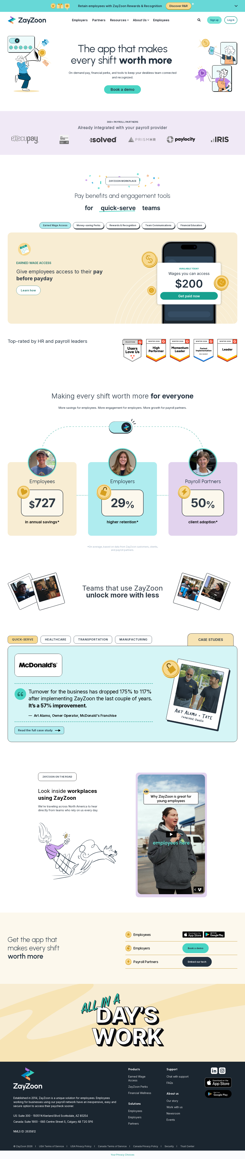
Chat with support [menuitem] (178, 1076)
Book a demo (122, 89)
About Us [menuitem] (140, 20)
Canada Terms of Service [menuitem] (112, 1146)
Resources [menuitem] (118, 20)
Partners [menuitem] (98, 20)
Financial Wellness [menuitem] (139, 1093)
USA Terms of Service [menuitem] (51, 1146)
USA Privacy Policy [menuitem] (80, 1146)
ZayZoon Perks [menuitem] (138, 1086)
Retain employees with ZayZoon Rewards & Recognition (120, 6)
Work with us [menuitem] (175, 1107)
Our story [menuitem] (172, 1100)
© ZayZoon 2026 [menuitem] (23, 1146)
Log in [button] (230, 20)
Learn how (28, 290)
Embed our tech (197, 961)
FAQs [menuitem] (170, 1082)
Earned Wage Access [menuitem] (136, 1078)
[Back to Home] (27, 20)
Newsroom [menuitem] (173, 1113)
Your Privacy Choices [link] (122, 1154)
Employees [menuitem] (161, 20)
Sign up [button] (214, 20)
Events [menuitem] (171, 1119)
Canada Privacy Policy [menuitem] (145, 1146)
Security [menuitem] (169, 1146)
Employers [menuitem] (80, 20)
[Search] (199, 20)
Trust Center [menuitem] (187, 1146)
